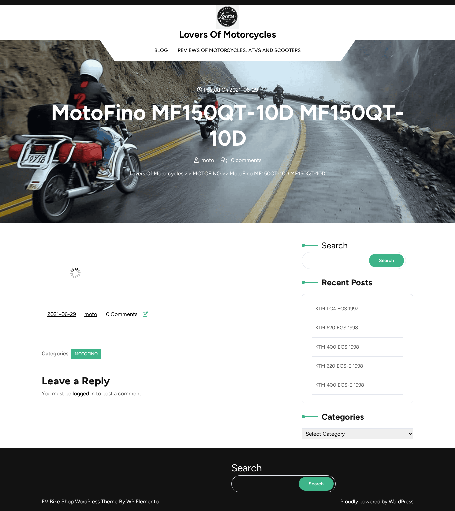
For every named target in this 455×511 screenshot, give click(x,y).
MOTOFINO (207, 173)
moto (91, 314)
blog (161, 50)
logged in (84, 393)
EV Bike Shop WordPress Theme (80, 501)
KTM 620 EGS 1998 (336, 328)
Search (335, 245)
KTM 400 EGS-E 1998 (339, 385)
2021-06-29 (62, 315)
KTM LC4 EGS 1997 (336, 309)
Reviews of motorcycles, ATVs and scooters (239, 50)
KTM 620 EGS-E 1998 (339, 366)
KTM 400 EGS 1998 (337, 347)
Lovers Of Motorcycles (227, 34)
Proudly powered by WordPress (376, 501)
